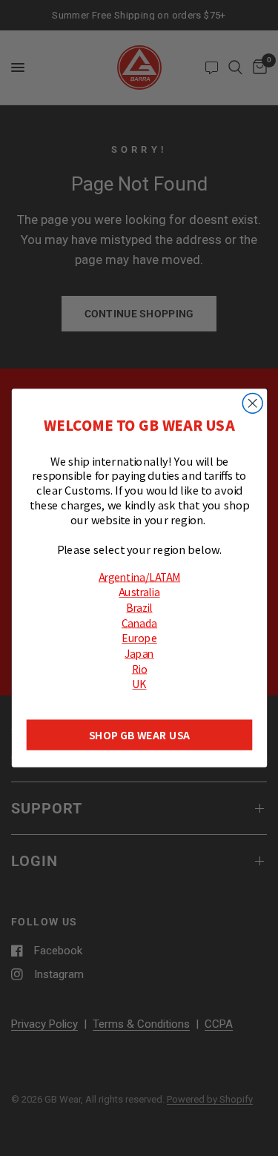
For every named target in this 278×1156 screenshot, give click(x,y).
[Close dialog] (252, 403)
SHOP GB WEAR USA (138, 734)
